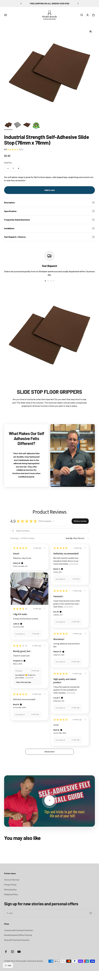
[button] (53, 521)
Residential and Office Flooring (18, 935)
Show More (73, 564)
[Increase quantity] (18, 168)
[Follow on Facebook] (6, 951)
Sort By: (69, 538)
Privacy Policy (10, 884)
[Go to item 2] (17, 125)
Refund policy (10, 889)
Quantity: (8, 162)
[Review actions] (45, 548)
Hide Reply (18, 671)
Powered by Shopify (35, 961)
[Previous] (20, 3)
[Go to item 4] (36, 126)
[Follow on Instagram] (12, 951)
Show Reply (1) (60, 579)
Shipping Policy (11, 894)
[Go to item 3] (27, 125)
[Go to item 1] (8, 125)
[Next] (78, 3)
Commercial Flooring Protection (18, 930)
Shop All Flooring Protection (17, 940)
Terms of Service (11, 879)
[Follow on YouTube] (19, 951)
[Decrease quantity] (8, 168)
